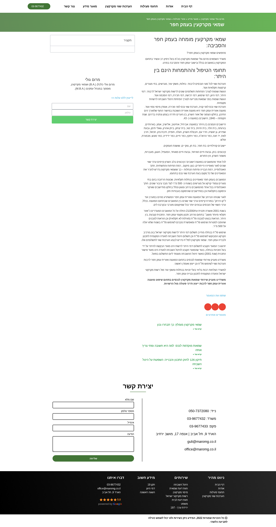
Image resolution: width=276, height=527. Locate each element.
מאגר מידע (90, 6)
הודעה (130, 434)
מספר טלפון (127, 411)
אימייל (130, 422)
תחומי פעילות (149, 6)
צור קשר (69, 6)
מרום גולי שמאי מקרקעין (212, 19)
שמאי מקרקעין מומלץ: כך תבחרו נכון (179, 324)
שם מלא (129, 399)
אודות (169, 6)
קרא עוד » (197, 329)
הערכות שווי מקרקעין (118, 6)
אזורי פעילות (179, 19)
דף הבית (186, 6)
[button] (222, 306)
